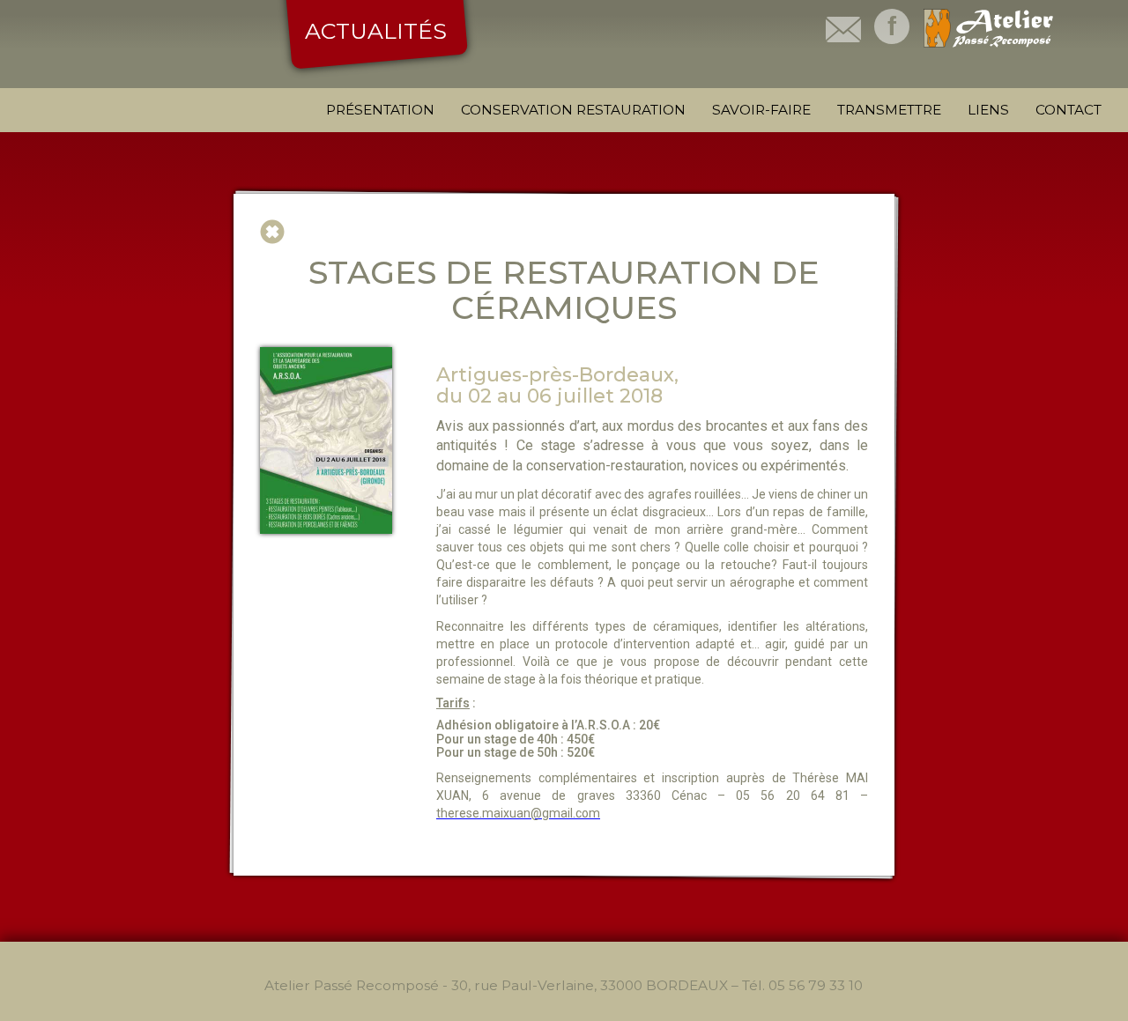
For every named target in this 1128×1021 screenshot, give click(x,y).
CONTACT (1068, 109)
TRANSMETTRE (889, 109)
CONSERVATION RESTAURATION (573, 109)
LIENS (988, 109)
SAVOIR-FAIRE (761, 109)
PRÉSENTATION (380, 109)
